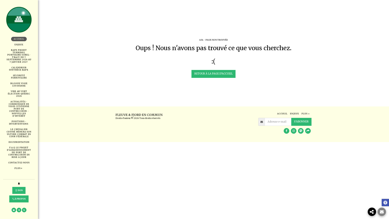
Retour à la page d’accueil (213, 73)
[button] (14, 210)
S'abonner (301, 121)
